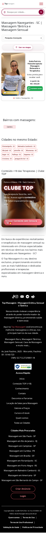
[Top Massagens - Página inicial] (11, 4)
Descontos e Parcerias (22, 398)
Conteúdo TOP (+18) (22, 383)
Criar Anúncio (23, 488)
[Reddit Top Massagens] (33, 296)
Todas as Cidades (22, 423)
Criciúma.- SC (7, 159)
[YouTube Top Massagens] (22, 296)
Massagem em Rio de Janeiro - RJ (22, 441)
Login (23, 496)
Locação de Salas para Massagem (22, 403)
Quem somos (22, 418)
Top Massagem (18, 326)
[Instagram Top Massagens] (16, 296)
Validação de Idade (11, 527)
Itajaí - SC (5, 154)
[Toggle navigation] (41, 4)
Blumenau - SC (31, 150)
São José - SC (6, 150)
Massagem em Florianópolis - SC (22, 460)
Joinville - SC (18, 150)
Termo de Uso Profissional (21, 522)
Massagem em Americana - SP (22, 475)
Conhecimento (22, 388)
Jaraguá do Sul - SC (21, 159)
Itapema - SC (28, 154)
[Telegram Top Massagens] (27, 296)
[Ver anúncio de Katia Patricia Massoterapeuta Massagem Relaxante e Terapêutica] (13, 74)
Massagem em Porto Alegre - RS (22, 465)
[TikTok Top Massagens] (13, 296)
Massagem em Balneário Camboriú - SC (22, 470)
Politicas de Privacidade (32, 527)
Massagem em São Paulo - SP (22, 436)
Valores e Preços (22, 408)
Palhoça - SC (16, 154)
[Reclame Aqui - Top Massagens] (23, 367)
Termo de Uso (29, 517)
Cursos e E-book (22, 413)
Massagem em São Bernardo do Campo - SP (22, 480)
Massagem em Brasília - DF (22, 455)
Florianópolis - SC (8, 146)
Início (22, 378)
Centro (9, 127)
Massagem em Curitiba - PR (22, 451)
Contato (22, 393)
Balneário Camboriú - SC (26, 146)
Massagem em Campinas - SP (22, 446)
